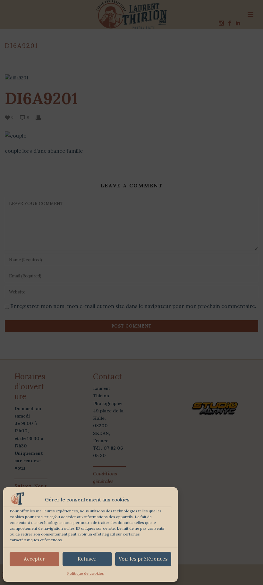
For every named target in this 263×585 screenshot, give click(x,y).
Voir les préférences (143, 559)
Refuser (87, 559)
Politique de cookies (85, 573)
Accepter (34, 559)
